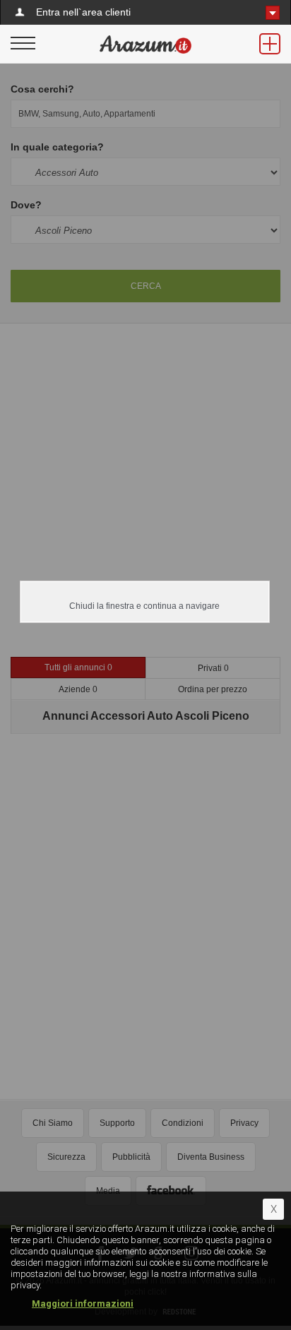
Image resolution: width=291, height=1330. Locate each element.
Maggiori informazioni (82, 1303)
